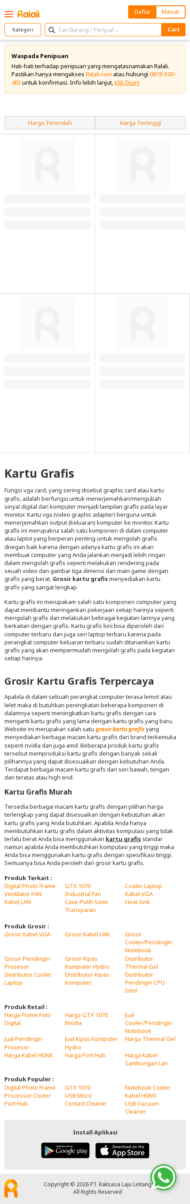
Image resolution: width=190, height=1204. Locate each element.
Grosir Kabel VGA (27, 934)
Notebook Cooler (148, 1087)
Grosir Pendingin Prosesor (27, 962)
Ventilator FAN (23, 894)
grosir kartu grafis (119, 729)
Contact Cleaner (86, 1103)
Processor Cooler (27, 1095)
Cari (173, 29)
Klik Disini (127, 82)
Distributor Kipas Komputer (87, 978)
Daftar (142, 12)
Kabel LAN (17, 902)
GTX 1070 (78, 886)
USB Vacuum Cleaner (142, 1107)
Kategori (22, 29)
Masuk (170, 12)
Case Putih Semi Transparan (86, 906)
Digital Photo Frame (30, 886)
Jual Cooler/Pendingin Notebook (148, 1023)
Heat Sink (137, 902)
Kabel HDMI (140, 1095)
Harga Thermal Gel (150, 1039)
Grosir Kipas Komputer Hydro (87, 962)
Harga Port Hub (85, 1055)
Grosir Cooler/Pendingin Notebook (148, 942)
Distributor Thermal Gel (141, 962)
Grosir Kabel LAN (87, 934)
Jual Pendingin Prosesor (23, 1043)
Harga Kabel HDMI (28, 1055)
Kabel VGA (139, 894)
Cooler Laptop (143, 886)
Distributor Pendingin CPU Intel (145, 982)
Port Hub (16, 1103)
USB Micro (78, 1095)
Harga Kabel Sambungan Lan (146, 1059)
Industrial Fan (83, 894)
